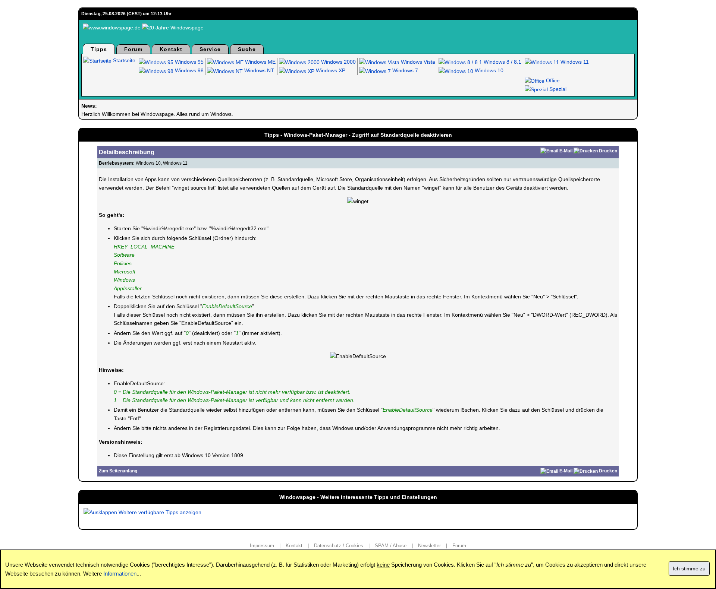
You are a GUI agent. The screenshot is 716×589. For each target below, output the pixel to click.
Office (552, 80)
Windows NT (258, 70)
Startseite (123, 60)
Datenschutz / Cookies (338, 545)
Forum (133, 49)
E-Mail (565, 150)
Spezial (557, 89)
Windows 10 (488, 70)
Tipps (99, 49)
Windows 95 (188, 62)
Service (210, 49)
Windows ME (260, 62)
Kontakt (171, 49)
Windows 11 (574, 62)
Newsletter (429, 545)
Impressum (262, 545)
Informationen (119, 573)
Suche (247, 49)
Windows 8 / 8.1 (501, 62)
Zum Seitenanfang (118, 471)
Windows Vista (417, 62)
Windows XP (329, 70)
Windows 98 (188, 70)
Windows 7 (404, 70)
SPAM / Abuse (390, 545)
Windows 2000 (338, 62)
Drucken (608, 150)
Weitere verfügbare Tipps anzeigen (159, 512)
